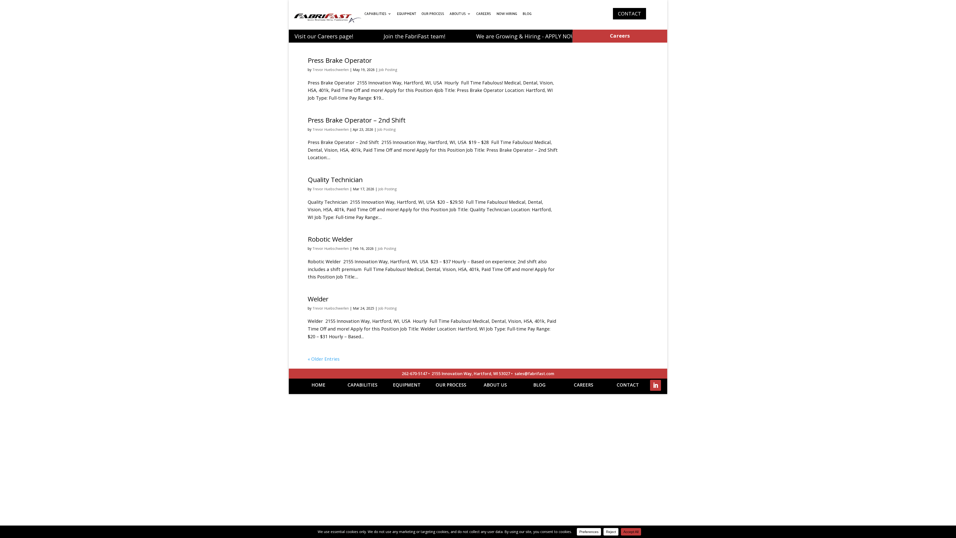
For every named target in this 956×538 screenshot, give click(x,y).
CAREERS (483, 14)
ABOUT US (458, 14)
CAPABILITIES (375, 14)
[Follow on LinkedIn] (655, 385)
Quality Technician (335, 179)
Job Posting (388, 69)
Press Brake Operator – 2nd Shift (357, 120)
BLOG (527, 14)
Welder (318, 298)
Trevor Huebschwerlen (330, 69)
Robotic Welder (330, 239)
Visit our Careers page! (308, 36)
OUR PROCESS (432, 14)
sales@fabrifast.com (534, 373)
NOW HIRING (506, 14)
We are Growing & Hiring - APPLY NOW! (511, 36)
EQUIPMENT (406, 14)
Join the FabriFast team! (399, 36)
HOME (318, 385)
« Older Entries (324, 359)
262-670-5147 (414, 373)
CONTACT (629, 13)
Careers (620, 35)
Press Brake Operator (340, 60)
